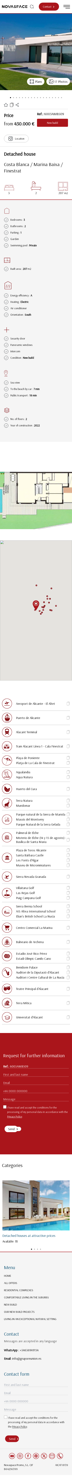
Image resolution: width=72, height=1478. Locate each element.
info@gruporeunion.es (26, 1358)
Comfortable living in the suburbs (26, 1297)
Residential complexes (18, 1290)
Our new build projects (19, 1312)
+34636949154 (29, 1350)
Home (7, 1276)
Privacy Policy (14, 1116)
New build (10, 1304)
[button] (40, 613)
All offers (10, 1283)
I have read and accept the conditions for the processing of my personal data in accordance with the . (37, 1112)
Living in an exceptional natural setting (30, 1319)
